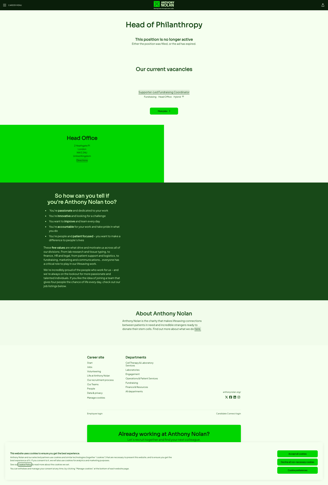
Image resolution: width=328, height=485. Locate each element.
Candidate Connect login (228, 413)
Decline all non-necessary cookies (297, 462)
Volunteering (94, 371)
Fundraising (132, 382)
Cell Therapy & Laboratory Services (139, 364)
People (91, 388)
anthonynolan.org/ (232, 392)
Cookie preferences (297, 470)
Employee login (94, 413)
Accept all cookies (298, 453)
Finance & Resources (137, 386)
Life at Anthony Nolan (98, 375)
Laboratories (133, 369)
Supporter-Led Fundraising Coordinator (164, 92)
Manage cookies (96, 397)
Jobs (89, 366)
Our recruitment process (100, 379)
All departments (134, 391)
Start (90, 362)
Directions (82, 160)
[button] (322, 5)
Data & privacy (95, 392)
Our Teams (93, 384)
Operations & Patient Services (142, 378)
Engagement (133, 374)
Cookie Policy (25, 464)
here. (197, 329)
